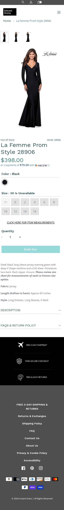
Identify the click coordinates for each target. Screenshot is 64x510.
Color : (10, 174)
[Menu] (58, 12)
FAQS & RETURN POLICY (18, 325)
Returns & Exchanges (32, 416)
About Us (32, 445)
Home (7, 21)
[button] (31, 165)
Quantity (7, 231)
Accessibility (32, 460)
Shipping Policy (32, 423)
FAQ (32, 430)
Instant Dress (25, 498)
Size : (18, 193)
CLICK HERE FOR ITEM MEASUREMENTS (30, 222)
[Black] (4, 182)
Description (10, 310)
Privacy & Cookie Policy (32, 453)
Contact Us (32, 438)
